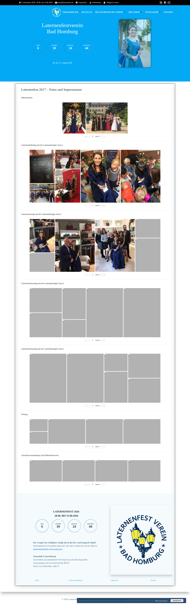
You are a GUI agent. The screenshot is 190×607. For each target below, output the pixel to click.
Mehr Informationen (161, 600)
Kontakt (168, 12)
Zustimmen (177, 600)
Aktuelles (86, 12)
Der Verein (134, 12)
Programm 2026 (70, 12)
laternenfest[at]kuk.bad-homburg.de (47, 549)
